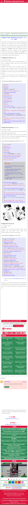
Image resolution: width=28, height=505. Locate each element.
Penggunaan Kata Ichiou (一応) (7, 339)
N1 (22, 482)
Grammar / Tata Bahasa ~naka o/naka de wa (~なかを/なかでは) (7, 358)
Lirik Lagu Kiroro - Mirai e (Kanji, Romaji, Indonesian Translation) (14, 445)
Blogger (7, 503)
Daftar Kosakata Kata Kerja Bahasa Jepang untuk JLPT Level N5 (13, 170)
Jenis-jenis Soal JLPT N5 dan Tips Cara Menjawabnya (20, 357)
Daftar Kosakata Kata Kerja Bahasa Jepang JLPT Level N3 (14, 434)
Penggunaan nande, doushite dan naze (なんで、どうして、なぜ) (13, 38)
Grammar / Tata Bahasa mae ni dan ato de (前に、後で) (14, 178)
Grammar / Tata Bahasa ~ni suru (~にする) (7, 349)
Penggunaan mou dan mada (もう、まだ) (20, 339)
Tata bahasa (8, 33)
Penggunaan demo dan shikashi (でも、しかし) (7, 367)
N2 (19, 482)
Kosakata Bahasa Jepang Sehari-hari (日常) (14, 431)
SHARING (18, 485)
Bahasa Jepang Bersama (15, 1)
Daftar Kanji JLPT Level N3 (14, 447)
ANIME (4, 485)
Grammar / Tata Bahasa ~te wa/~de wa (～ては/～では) (7, 371)
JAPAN (13, 485)
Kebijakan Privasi (13, 503)
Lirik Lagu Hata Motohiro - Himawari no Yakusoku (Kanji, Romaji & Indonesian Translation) (14, 458)
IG (12, 487)
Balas (7, 386)
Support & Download (9, 326)
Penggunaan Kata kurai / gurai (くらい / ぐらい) (21, 353)
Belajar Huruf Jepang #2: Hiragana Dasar (21, 367)
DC (20, 487)
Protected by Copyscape (14, 501)
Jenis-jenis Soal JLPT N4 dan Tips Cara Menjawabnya (20, 349)
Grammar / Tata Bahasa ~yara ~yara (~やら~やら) (7, 353)
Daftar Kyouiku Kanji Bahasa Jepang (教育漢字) (14, 429)
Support (18, 503)
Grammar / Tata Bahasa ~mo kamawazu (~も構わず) (7, 363)
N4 (13, 482)
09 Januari (24, 381)
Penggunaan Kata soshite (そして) (20, 363)
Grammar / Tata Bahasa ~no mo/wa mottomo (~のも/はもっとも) (21, 372)
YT (15, 487)
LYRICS (8, 485)
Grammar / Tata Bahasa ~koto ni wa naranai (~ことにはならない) (7, 344)
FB (18, 487)
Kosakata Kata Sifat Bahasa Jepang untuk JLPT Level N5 (14, 166)
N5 (10, 482)
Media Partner (23, 503)
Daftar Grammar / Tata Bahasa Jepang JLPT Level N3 (14, 441)
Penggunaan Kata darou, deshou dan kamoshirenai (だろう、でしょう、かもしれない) (14, 174)
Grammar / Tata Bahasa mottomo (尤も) (20, 343)
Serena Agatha (7, 381)
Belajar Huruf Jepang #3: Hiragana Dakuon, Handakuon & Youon (14, 454)
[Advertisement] (14, 18)
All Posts (23, 485)
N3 (16, 482)
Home (2, 33)
